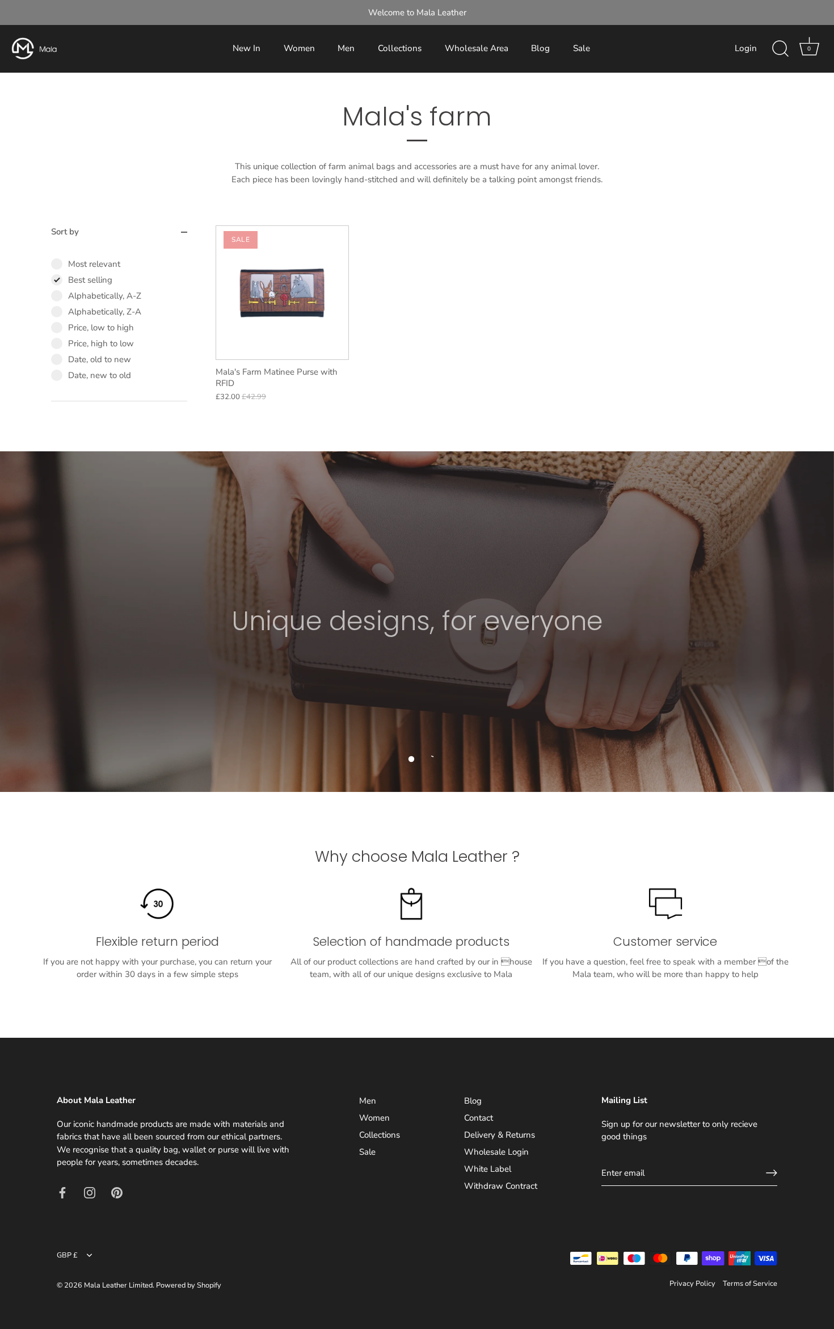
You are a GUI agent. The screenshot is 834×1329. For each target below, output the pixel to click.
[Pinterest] (117, 1192)
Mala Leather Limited (118, 1285)
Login (746, 48)
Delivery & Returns (499, 1135)
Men (346, 48)
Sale (581, 48)
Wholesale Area (476, 48)
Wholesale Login (496, 1152)
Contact (478, 1117)
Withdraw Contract (500, 1186)
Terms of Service (750, 1283)
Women (299, 48)
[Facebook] (62, 1192)
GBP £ (67, 1255)
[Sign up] (771, 1173)
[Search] (780, 48)
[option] (417, 621)
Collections (400, 48)
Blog (540, 48)
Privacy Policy (692, 1283)
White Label (487, 1169)
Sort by (65, 231)
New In (246, 48)
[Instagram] (89, 1192)
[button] (411, 759)
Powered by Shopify (188, 1285)
